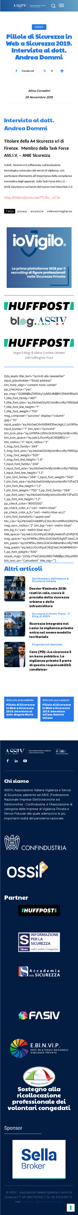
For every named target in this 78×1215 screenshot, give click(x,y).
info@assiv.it (29, 1201)
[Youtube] (25, 761)
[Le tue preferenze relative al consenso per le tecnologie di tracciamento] (71, 1208)
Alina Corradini (39, 91)
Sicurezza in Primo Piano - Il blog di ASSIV (51, 615)
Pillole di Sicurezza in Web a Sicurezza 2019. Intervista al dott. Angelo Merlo (20, 709)
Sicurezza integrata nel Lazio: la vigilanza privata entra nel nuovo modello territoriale (51, 630)
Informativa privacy (51, 1201)
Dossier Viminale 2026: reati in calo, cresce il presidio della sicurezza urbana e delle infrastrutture (49, 597)
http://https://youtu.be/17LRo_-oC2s (32, 197)
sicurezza (37, 211)
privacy (22, 211)
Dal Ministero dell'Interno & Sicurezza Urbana (50, 580)
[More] (62, 71)
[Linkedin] (16, 761)
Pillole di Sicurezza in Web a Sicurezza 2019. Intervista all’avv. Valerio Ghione (56, 711)
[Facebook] (7, 761)
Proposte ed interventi (47, 644)
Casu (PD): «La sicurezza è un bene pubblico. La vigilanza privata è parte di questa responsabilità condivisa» (50, 660)
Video (39, 27)
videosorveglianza (59, 211)
